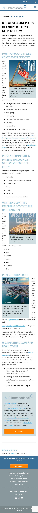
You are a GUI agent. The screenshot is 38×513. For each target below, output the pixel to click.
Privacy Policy (25, 508)
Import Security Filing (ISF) (17, 408)
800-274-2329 (28, 423)
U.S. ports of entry (12, 320)
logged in (14, 453)
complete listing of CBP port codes (13, 326)
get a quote (10, 425)
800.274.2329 (27, 2)
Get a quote (19, 431)
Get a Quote (19, 466)
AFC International (10, 403)
